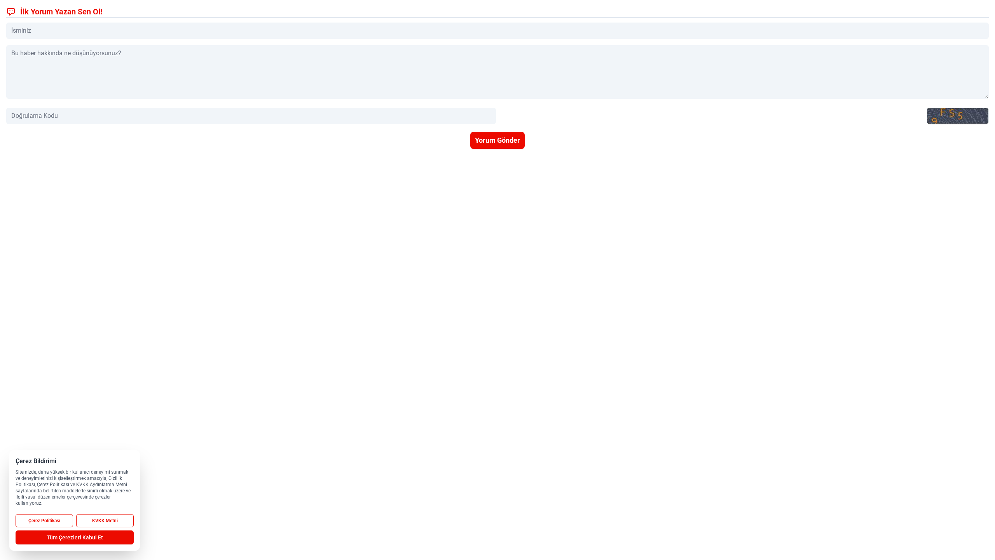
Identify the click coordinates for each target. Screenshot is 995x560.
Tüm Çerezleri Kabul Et (75, 537)
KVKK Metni (105, 520)
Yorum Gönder (497, 140)
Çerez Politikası (44, 520)
